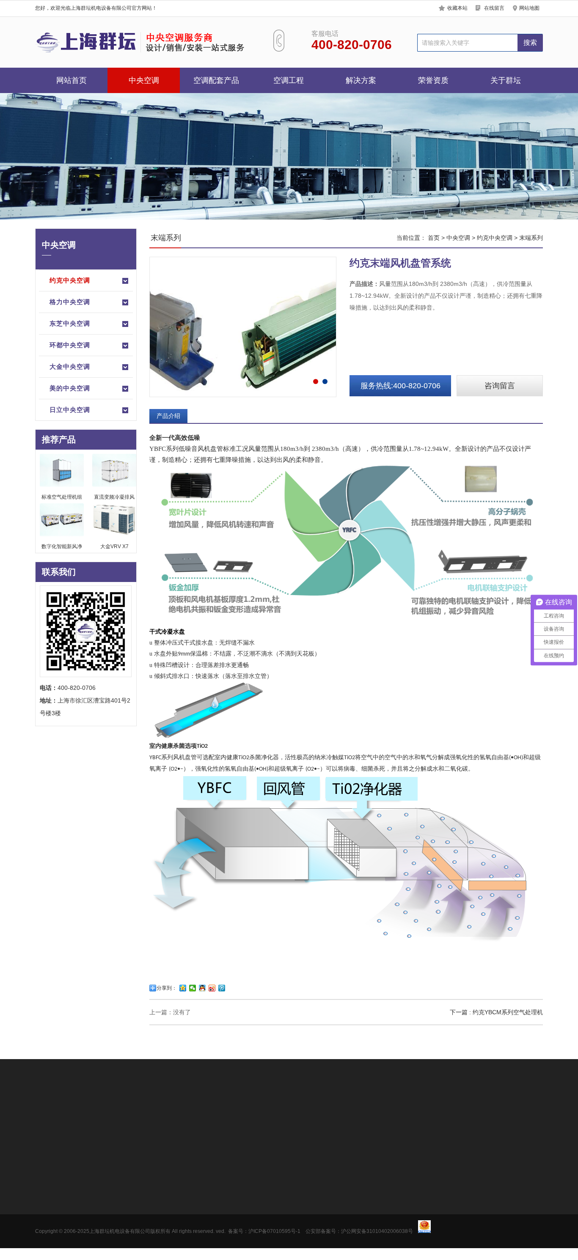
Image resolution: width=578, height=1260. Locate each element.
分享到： (167, 988)
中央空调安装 (130, 1115)
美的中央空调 (70, 388)
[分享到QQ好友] (202, 988)
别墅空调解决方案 (235, 1238)
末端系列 (531, 237)
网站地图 (529, 8)
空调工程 (288, 80)
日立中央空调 (70, 409)
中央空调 (144, 80)
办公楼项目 (167, 1187)
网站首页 (71, 80)
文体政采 (164, 1238)
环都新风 (106, 1212)
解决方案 (361, 80)
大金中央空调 (70, 366)
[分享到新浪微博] (212, 988)
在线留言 (494, 8)
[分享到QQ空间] (183, 988)
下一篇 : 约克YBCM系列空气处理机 (496, 1012)
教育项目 (164, 1250)
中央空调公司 (88, 1115)
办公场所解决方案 (235, 1187)
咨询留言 (499, 386)
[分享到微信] (192, 988)
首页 (434, 237)
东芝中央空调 (70, 323)
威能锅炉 (106, 1187)
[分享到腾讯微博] (222, 988)
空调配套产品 (216, 80)
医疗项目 (164, 1225)
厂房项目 (164, 1199)
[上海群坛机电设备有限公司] (144, 42)
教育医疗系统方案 (235, 1225)
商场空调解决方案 (235, 1199)
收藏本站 (457, 8)
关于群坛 (505, 80)
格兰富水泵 (109, 1225)
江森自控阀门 (111, 1250)
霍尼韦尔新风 (111, 1238)
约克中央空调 (70, 280)
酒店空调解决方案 (235, 1212)
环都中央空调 (70, 345)
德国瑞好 (106, 1199)
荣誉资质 (433, 80)
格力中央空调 (70, 301)
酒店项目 (164, 1212)
